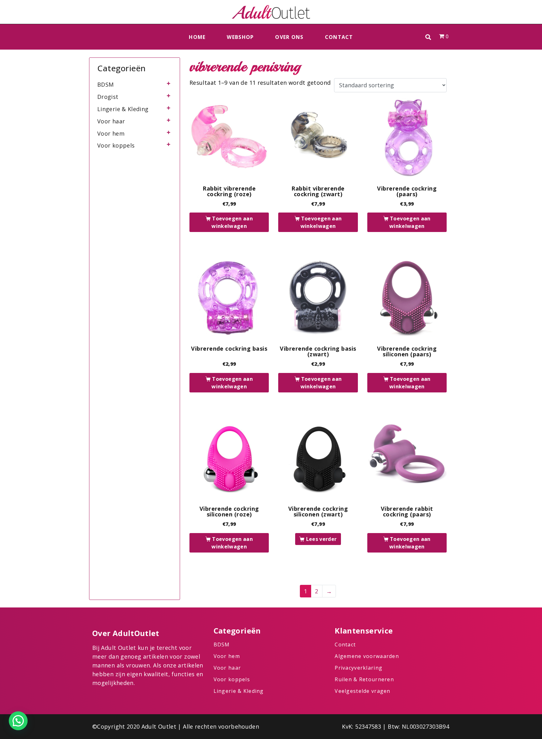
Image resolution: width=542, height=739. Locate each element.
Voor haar (111, 121)
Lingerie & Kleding (122, 109)
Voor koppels (116, 145)
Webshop (240, 37)
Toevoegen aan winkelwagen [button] (232, 222)
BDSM (105, 84)
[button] (428, 37)
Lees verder (321, 539)
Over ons (289, 37)
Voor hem (111, 133)
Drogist (108, 96)
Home (197, 37)
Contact (339, 37)
